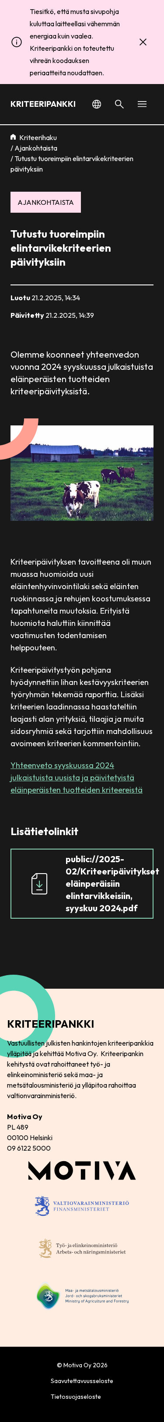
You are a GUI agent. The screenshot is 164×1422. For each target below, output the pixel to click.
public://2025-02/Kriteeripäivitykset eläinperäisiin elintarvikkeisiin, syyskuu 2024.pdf (110, 883)
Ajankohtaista (35, 148)
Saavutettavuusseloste (82, 1381)
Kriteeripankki (43, 104)
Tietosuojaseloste (76, 1397)
